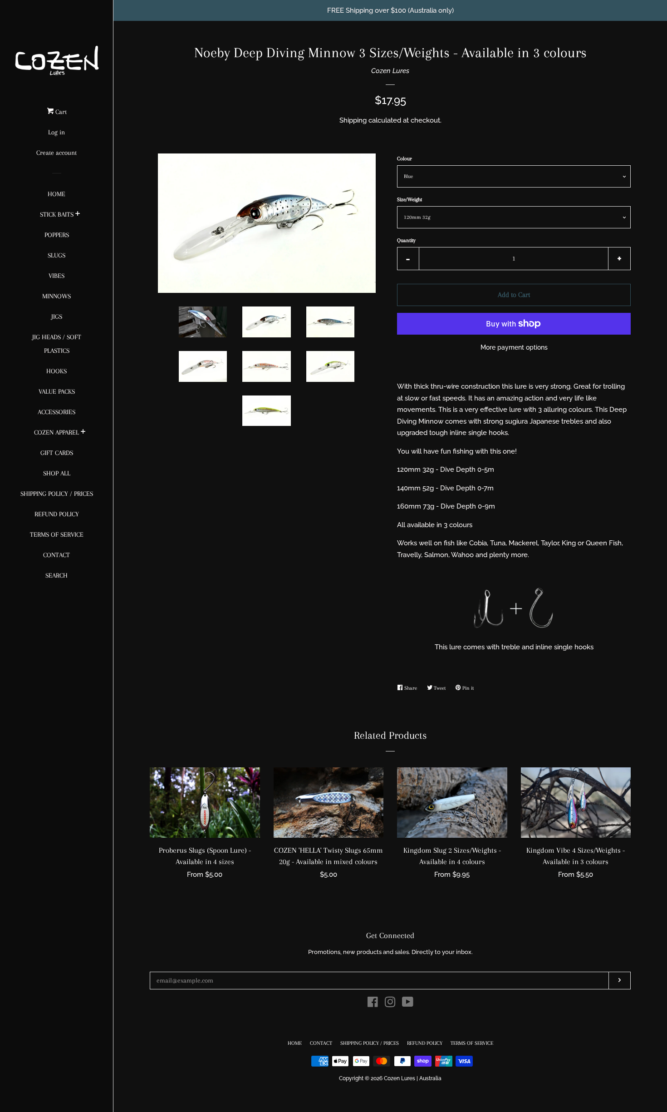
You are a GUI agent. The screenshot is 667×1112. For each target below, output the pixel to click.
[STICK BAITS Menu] (78, 215)
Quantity (406, 240)
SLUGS (56, 255)
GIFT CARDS (56, 452)
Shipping (353, 120)
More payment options (514, 347)
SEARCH (56, 575)
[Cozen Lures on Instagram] (390, 1004)
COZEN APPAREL (56, 432)
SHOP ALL (56, 473)
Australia (430, 1078)
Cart (60, 111)
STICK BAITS (57, 214)
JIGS (56, 316)
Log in (56, 132)
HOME (56, 194)
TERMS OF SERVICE (56, 534)
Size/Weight (409, 200)
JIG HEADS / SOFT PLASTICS (56, 343)
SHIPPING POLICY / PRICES (56, 493)
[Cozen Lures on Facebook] (372, 1004)
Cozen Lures (390, 71)
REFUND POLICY (56, 514)
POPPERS (56, 234)
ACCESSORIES (56, 411)
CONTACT (56, 554)
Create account (56, 152)
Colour (404, 159)
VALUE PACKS (57, 391)
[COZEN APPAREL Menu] (83, 433)
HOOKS (56, 371)
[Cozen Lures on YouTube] (407, 1004)
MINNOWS (56, 296)
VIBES (56, 275)
